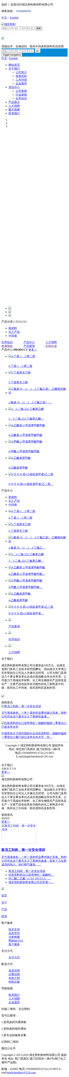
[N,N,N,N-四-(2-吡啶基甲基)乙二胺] (30, 474)
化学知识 (21, 98)
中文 (4, 17)
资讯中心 (14, 87)
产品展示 (14, 102)
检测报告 (7, 345)
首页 (4, 895)
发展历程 (21, 76)
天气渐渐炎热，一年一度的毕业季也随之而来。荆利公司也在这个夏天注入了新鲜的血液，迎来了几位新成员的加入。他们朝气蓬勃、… (34, 861)
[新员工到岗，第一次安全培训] (18, 842)
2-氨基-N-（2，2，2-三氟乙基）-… (30, 402)
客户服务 (14, 944)
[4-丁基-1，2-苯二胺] (21, 356)
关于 (4, 902)
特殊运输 (14, 981)
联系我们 (14, 113)
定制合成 (51, 345)
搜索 (38, 28)
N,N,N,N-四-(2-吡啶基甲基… (26, 613)
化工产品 (14, 331)
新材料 (12, 328)
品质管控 (14, 933)
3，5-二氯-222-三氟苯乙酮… (26, 418)
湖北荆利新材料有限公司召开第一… (31, 882)
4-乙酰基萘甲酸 (18, 467)
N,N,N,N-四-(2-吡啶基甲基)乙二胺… (30, 484)
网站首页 (14, 64)
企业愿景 (21, 83)
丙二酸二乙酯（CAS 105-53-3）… (29, 878)
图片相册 (14, 109)
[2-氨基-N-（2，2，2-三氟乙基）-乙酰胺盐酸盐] (38, 392)
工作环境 (21, 79)
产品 (4, 909)
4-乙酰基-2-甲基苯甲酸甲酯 (25, 435)
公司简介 (21, 72)
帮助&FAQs (15, 940)
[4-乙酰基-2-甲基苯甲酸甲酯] (26, 425)
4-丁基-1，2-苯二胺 (20, 366)
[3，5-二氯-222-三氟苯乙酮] (26, 408)
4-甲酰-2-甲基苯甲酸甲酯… (25, 587)
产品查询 (29, 345)
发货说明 (14, 970)
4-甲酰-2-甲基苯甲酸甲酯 (23, 451)
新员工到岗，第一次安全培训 (23, 850)
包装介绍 (14, 978)
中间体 (12, 335)
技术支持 (14, 929)
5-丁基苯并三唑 (18, 382)
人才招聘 (14, 105)
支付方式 (14, 957)
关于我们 (14, 68)
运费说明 (14, 974)
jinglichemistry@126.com (21, 1072)
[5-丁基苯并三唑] (19, 372)
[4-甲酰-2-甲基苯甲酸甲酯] (25, 441)
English (14, 17)
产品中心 (29, 342)
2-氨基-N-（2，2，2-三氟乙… (26, 547)
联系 (4, 916)
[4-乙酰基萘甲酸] (19, 457)
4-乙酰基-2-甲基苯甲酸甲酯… (26, 574)
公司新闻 (21, 90)
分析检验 (14, 936)
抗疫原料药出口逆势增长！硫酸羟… (31, 874)
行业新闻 (21, 94)
